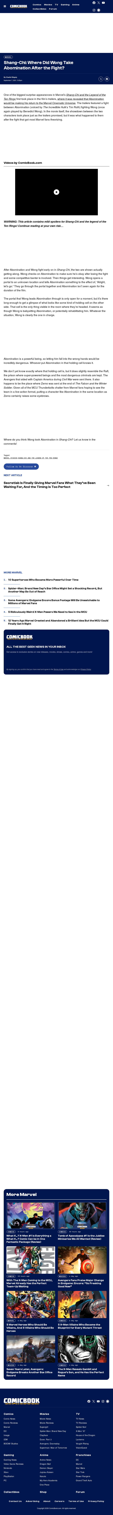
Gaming (65, 4)
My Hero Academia (48, 1480)
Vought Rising (82, 1443)
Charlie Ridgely (11, 77)
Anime (75, 4)
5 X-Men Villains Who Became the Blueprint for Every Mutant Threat (80, 1326)
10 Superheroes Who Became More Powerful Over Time (43, 579)
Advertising (32, 1501)
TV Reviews (81, 1422)
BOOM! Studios (11, 1443)
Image (7, 1435)
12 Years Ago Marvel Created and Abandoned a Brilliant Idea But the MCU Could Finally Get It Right (58, 622)
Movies (48, 4)
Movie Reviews (47, 1422)
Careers (59, 1501)
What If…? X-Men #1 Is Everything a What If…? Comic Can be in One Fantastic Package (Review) (28, 1239)
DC (5, 1431)
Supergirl (44, 1427)
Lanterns (80, 1439)
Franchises (83, 1455)
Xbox (6, 1472)
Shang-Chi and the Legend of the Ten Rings (38, 458)
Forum (53, 9)
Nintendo (8, 1468)
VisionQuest (81, 1447)
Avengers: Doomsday (50, 1443)
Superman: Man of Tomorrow (53, 1447)
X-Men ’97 (80, 1431)
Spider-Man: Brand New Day (53, 1431)
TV (56, 4)
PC (5, 1480)
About (46, 1501)
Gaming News (10, 1459)
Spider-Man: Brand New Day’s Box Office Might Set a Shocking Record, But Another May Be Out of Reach (55, 590)
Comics (37, 4)
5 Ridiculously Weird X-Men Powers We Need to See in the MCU (47, 612)
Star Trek (80, 1472)
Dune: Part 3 (46, 1439)
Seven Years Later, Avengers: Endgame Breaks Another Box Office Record (29, 1372)
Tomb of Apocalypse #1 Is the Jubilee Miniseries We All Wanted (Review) (81, 1237)
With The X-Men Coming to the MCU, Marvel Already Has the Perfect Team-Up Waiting (29, 1283)
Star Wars (80, 1468)
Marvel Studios (10, 458)
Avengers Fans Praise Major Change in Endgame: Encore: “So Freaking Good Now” (81, 1283)
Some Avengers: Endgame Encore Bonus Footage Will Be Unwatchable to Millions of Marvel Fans (54, 602)
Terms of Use (58, 669)
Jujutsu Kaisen (46, 1472)
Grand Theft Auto (84, 1480)
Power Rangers (83, 1476)
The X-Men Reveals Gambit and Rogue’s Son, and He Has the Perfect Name (81, 1372)
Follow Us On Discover (20, 466)
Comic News (9, 1418)
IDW (6, 1439)
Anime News (45, 1459)
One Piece (44, 1484)
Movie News (45, 1418)
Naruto (43, 1476)
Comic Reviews (11, 1422)
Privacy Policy (85, 669)
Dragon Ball (45, 1464)
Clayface (44, 1435)
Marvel (8, 57)
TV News (80, 1418)
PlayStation (9, 1476)
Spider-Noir (81, 1427)
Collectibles (39, 9)
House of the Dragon (85, 1435)
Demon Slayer (46, 1468)
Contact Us (15, 1501)
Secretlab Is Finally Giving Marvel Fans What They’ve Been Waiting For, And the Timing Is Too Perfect (49, 485)
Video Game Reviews (14, 1464)
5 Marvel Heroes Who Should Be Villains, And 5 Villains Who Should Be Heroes (30, 1328)
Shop (43, 1492)
